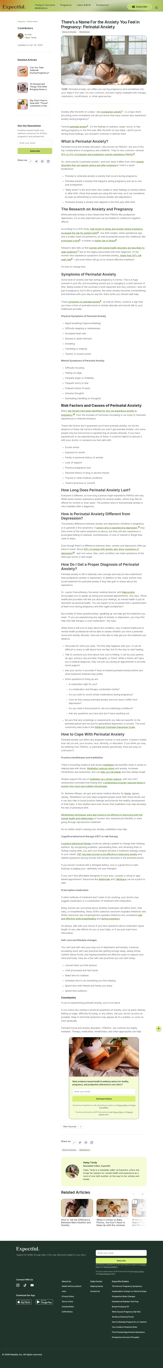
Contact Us (95, 1291)
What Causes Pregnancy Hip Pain (126, 1312)
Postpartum (102, 5)
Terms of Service (105, 1274)
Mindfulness (85, 32)
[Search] (156, 8)
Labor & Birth (84, 5)
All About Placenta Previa (123, 1317)
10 (74, 414)
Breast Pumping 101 (120, 1306)
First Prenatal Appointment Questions (128, 1332)
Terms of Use (67, 1301)
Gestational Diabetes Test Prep (125, 1301)
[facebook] (42, 161)
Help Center (96, 1281)
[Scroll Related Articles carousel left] (133, 1194)
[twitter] (36, 161)
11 (139, 527)
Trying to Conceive (45, 5)
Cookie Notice (68, 1306)
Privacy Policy (122, 1105)
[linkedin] (47, 161)
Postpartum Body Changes (123, 1296)
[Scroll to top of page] (158, 1028)
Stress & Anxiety (69, 32)
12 (74, 552)
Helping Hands (96, 1286)
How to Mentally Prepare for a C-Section (129, 1322)
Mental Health (32, 21)
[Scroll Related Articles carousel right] (142, 1194)
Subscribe (141, 6)
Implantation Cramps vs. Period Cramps (129, 1291)
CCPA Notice (67, 1312)
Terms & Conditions (110, 1267)
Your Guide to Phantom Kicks (124, 1327)
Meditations (41, 8)
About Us (66, 1281)
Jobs (64, 1291)
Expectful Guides (120, 1281)
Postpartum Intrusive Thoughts (125, 1337)
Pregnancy (66, 5)
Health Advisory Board (71, 1286)
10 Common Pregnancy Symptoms (127, 1286)
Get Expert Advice (104, 1099)
